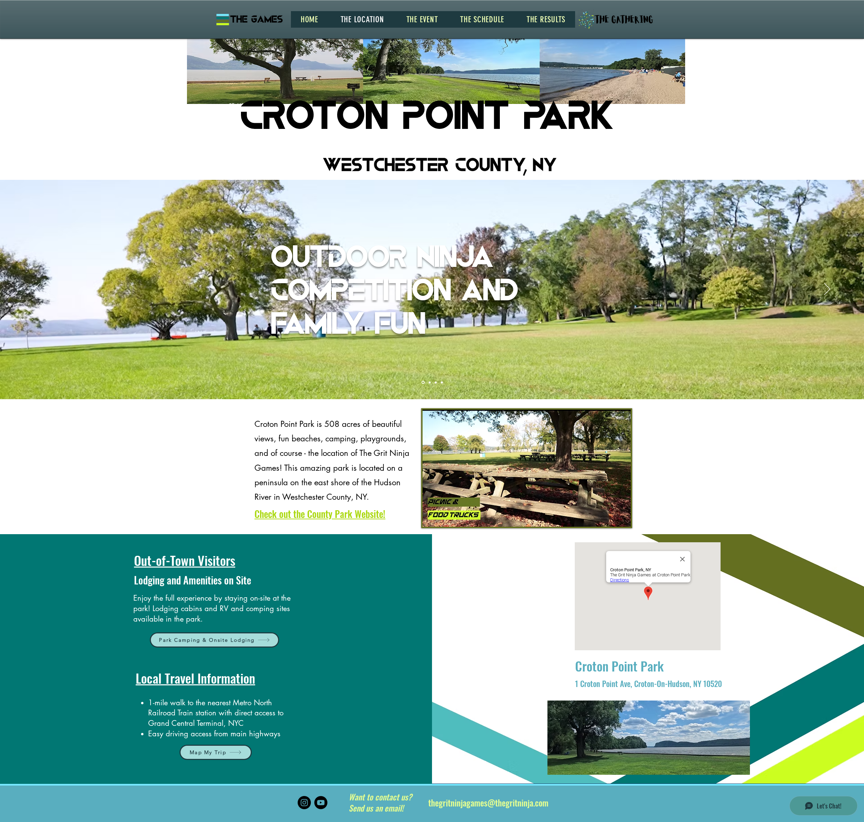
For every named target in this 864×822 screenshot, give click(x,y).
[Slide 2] (429, 382)
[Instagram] (304, 802)
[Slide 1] (423, 382)
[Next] (827, 289)
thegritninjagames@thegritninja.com (488, 802)
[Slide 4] (442, 382)
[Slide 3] (435, 382)
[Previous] (37, 289)
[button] (422, 19)
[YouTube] (320, 802)
